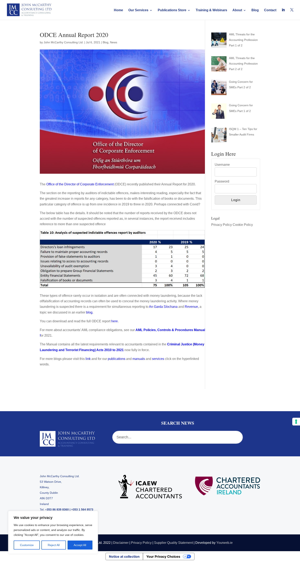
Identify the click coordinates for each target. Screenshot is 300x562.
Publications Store (172, 10)
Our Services (138, 10)
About (237, 10)
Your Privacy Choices (163, 556)
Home (118, 10)
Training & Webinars (211, 10)
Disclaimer (121, 542)
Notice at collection (124, 556)
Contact (270, 10)
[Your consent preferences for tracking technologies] (296, 421)
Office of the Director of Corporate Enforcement (80, 184)
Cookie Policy (243, 224)
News (113, 42)
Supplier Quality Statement (173, 542)
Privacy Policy (221, 224)
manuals (138, 358)
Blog (255, 10)
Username (222, 164)
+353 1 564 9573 (82, 509)
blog (89, 312)
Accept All (80, 545)
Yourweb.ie (224, 542)
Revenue (191, 306)
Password (222, 181)
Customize (27, 545)
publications (116, 358)
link (88, 358)
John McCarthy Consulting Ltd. (63, 42)
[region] (53, 532)
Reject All (54, 545)
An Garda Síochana (163, 306)
